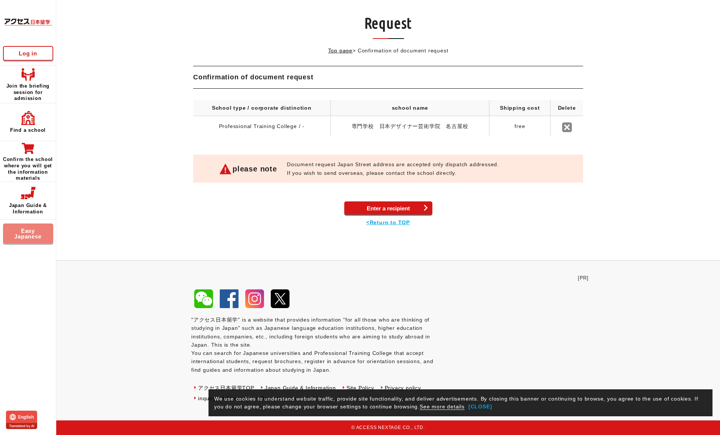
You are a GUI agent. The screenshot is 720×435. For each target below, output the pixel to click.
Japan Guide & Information (300, 388)
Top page (340, 51)
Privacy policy (403, 388)
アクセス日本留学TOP (226, 388)
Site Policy (360, 388)
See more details (442, 407)
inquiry (207, 398)
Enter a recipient (388, 208)
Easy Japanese (27, 234)
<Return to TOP (388, 222)
